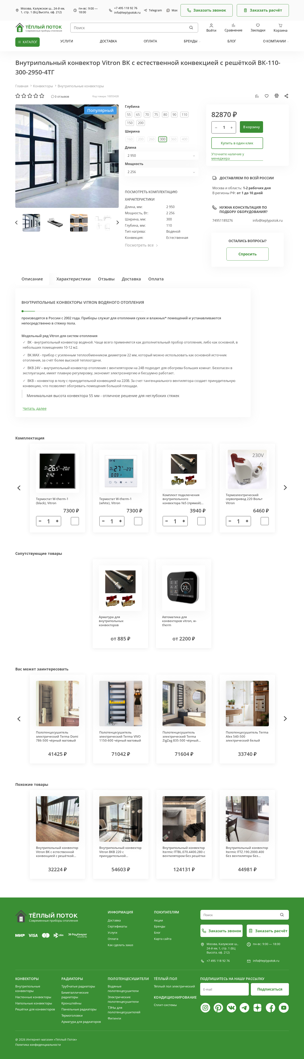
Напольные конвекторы (33, 1003)
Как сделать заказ (120, 945)
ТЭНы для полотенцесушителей (124, 1009)
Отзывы (106, 279)
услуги (66, 41)
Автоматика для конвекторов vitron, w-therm (179, 621)
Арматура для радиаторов (81, 1022)
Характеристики (73, 279)
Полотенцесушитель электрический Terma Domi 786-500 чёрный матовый (57, 736)
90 (174, 114)
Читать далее (35, 408)
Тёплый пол (165, 979)
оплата (150, 41)
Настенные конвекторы (33, 997)
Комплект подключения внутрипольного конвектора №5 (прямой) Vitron (182, 501)
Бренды (190, 41)
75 (156, 114)
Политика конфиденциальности (38, 1045)
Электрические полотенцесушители (123, 999)
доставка (108, 41)
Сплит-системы (165, 1005)
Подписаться (269, 989)
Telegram (154, 10)
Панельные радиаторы (79, 1009)
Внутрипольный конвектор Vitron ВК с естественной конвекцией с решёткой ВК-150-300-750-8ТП (57, 854)
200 (141, 123)
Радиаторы (72, 979)
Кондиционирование (175, 997)
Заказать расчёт (266, 10)
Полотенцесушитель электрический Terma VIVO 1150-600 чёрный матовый (120, 736)
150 (130, 123)
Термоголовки (72, 1015)
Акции (158, 920)
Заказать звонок (209, 10)
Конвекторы (43, 86)
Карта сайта (162, 939)
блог (231, 41)
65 (138, 114)
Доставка (131, 279)
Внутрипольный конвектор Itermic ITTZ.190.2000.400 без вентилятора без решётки (247, 854)
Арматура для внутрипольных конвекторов (111, 621)
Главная (21, 86)
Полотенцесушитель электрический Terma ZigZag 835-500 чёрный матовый (180, 738)
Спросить (247, 253)
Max (174, 10)
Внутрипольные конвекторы (81, 86)
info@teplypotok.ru (127, 12)
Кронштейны (71, 1003)
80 (165, 114)
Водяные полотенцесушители (123, 988)
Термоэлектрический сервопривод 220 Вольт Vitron (244, 499)
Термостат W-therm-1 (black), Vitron (52, 501)
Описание (32, 279)
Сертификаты (117, 926)
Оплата (156, 279)
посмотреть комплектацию (151, 192)
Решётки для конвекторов (35, 1009)
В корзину (251, 127)
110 (184, 114)
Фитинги (114, 1018)
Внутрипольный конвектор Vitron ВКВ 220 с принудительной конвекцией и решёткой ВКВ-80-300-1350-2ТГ (120, 856)
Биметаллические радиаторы (75, 994)
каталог (30, 42)
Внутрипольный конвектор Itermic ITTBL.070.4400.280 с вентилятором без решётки (184, 852)
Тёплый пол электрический (174, 986)
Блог (157, 933)
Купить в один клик (237, 143)
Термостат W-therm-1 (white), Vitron (115, 501)
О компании (274, 41)
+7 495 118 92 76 (125, 8)
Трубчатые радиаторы (78, 986)
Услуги (112, 933)
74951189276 (222, 220)
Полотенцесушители (128, 979)
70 (147, 114)
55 (129, 114)
